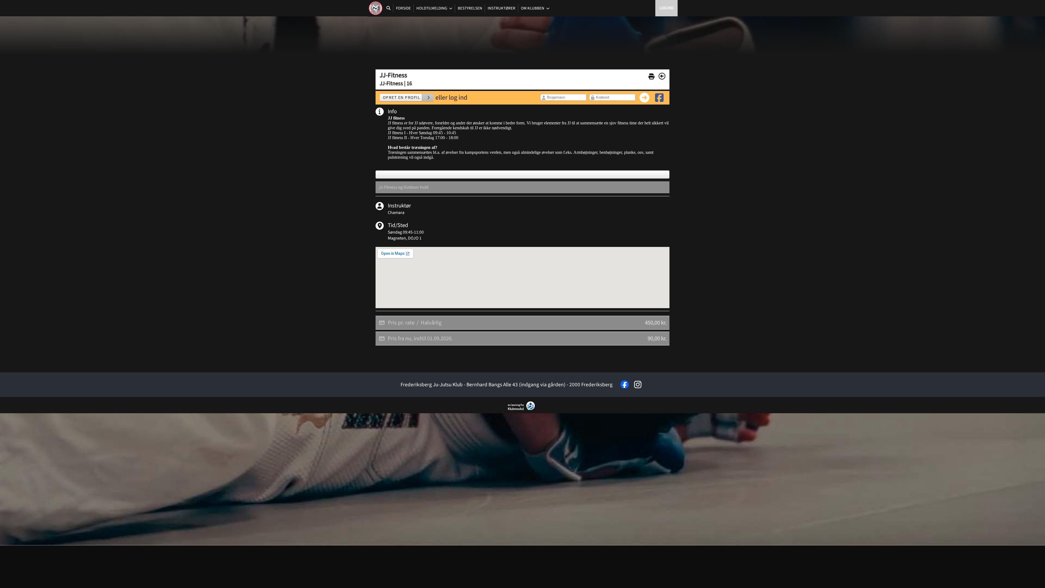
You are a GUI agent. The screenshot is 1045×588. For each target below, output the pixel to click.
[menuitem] (375, 8)
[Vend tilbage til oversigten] (662, 76)
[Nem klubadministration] (522, 409)
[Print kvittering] (651, 75)
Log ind (666, 8)
